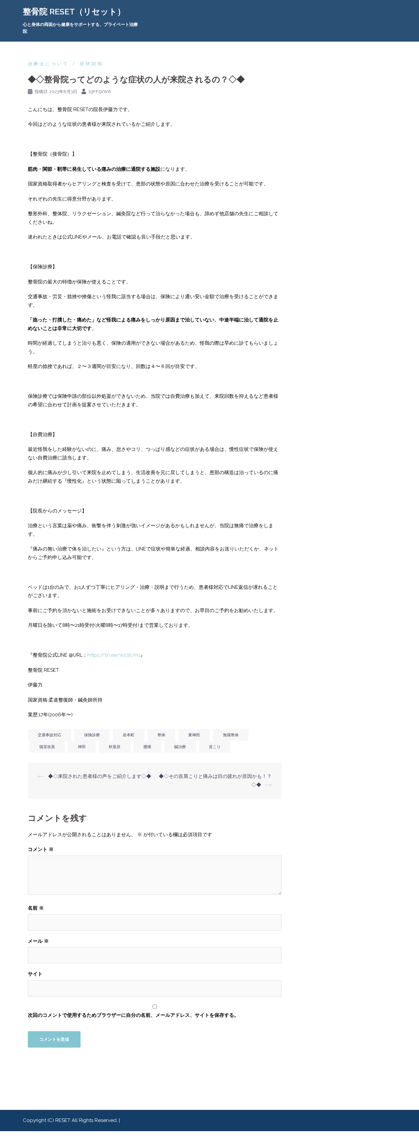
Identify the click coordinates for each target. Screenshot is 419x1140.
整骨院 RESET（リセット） (74, 11)
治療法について (48, 63)
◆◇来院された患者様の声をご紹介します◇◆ (99, 776)
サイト (35, 974)
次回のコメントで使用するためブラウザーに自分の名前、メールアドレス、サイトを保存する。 (133, 1015)
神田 (82, 746)
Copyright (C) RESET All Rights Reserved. (71, 1120)
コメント (41, 849)
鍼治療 (180, 746)
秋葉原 (114, 746)
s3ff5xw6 (99, 91)
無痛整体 (231, 735)
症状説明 (91, 63)
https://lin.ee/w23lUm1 (113, 655)
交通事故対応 (49, 735)
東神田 (194, 735)
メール (38, 941)
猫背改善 (47, 746)
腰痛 (147, 746)
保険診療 (92, 735)
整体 (161, 735)
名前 (36, 908)
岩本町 (129, 735)
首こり (215, 746)
